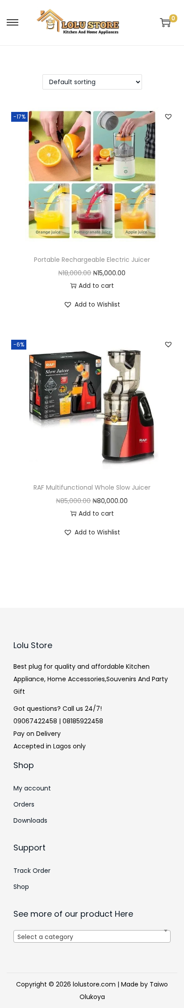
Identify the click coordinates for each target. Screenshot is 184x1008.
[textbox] (92, 942)
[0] (165, 22)
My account (32, 788)
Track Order (31, 870)
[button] (168, 116)
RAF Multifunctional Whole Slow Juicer (92, 487)
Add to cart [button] (96, 285)
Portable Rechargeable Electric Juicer (92, 259)
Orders (23, 804)
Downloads (30, 820)
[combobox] (92, 936)
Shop (21, 886)
